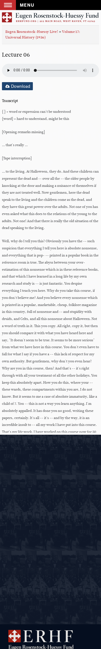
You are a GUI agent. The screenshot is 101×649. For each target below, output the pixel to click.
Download (20, 86)
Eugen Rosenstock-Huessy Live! (31, 31)
